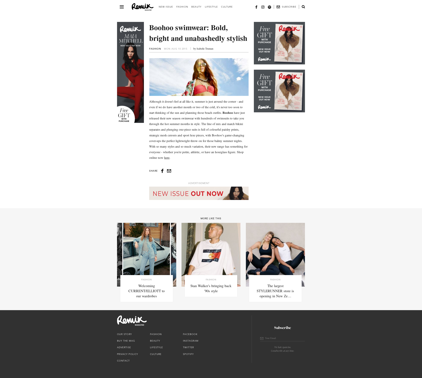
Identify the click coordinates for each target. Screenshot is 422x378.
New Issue (166, 6)
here (166, 157)
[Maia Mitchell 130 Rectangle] (279, 43)
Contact (123, 360)
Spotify (188, 354)
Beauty (196, 6)
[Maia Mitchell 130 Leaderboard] (199, 193)
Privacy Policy (127, 354)
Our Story (124, 334)
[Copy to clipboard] (169, 171)
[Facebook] (256, 7)
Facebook (190, 334)
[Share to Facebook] (162, 171)
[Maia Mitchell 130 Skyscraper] (130, 72)
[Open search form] (303, 6)
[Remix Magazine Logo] (142, 7)
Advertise (124, 347)
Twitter (188, 347)
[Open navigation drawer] (121, 7)
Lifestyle (211, 6)
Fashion (182, 6)
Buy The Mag (126, 340)
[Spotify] (269, 7)
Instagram (190, 340)
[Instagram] (263, 7)
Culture (227, 6)
